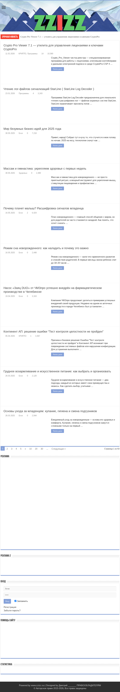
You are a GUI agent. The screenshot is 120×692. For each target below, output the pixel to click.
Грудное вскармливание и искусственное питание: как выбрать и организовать (57, 371)
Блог (21, 133)
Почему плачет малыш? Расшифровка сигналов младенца (44, 208)
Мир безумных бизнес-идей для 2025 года (32, 128)
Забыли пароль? (12, 610)
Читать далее (57, 69)
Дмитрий (63, 685)
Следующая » (59, 449)
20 (36, 449)
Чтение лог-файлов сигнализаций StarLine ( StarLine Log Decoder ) (49, 89)
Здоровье (23, 173)
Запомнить (22, 601)
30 (42, 449)
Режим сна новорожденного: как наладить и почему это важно (46, 248)
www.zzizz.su (37, 685)
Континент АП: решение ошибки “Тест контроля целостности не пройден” (53, 331)
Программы (32, 54)
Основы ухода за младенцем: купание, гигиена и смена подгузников (50, 411)
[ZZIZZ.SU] (60, 15)
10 (30, 449)
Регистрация (10, 607)
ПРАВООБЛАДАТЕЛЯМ (89, 685)
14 (42, 54)
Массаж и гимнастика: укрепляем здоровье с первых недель (45, 168)
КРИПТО (22, 54)
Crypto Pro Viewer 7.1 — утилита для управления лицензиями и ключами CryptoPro (60, 37)
